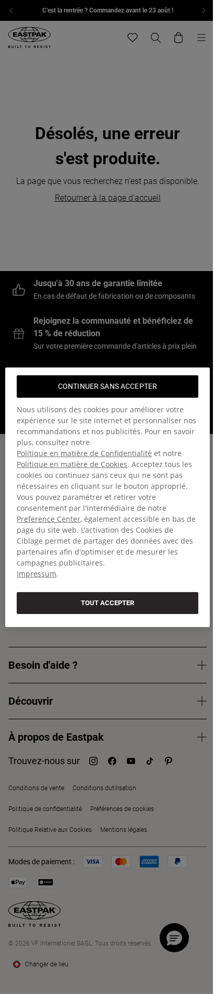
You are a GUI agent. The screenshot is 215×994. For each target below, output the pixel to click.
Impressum (36, 573)
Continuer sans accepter (107, 386)
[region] (107, 497)
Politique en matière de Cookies (72, 464)
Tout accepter (107, 602)
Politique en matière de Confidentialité (84, 453)
